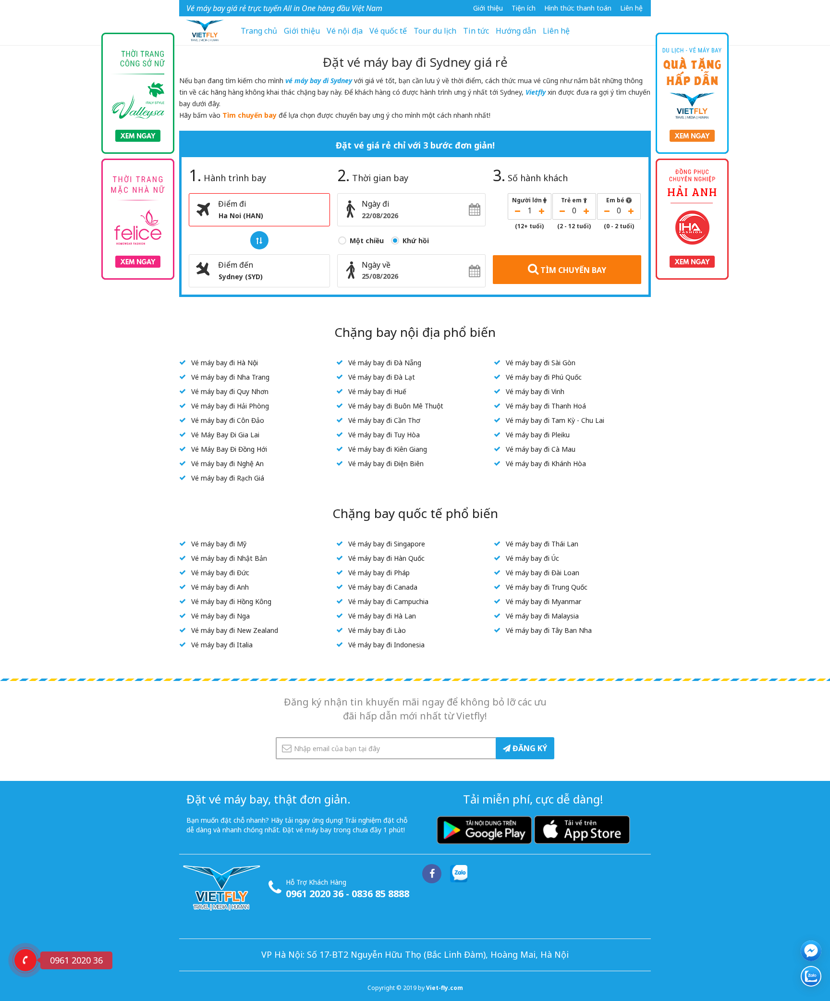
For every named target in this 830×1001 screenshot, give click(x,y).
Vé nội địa (345, 30)
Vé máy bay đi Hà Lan (382, 615)
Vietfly (535, 92)
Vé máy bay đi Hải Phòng (230, 405)
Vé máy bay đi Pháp (379, 572)
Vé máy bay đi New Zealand (234, 630)
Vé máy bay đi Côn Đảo (227, 420)
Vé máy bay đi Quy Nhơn (230, 391)
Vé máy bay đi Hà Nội (224, 362)
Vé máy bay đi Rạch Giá (227, 477)
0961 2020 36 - (319, 893)
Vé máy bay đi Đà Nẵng (384, 362)
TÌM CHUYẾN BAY (572, 270)
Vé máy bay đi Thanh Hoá (546, 405)
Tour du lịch (435, 30)
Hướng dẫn (516, 30)
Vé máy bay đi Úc (532, 558)
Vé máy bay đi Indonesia (386, 644)
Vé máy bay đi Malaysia (542, 615)
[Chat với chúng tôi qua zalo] (811, 976)
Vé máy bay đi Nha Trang (230, 377)
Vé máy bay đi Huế (377, 391)
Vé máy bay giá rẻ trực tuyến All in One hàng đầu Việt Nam (284, 8)
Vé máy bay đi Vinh (535, 391)
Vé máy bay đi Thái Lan (542, 543)
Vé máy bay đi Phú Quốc (544, 377)
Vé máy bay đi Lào (377, 630)
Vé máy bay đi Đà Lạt (381, 377)
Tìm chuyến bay (249, 115)
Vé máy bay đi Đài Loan (542, 572)
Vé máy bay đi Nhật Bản (229, 558)
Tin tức (476, 30)
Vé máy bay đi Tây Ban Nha (549, 630)
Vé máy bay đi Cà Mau (540, 449)
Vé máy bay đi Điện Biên (386, 463)
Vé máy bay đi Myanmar (543, 601)
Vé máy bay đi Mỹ (218, 543)
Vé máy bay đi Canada (382, 587)
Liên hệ (631, 7)
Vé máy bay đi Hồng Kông (231, 601)
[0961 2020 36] (25, 960)
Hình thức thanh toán (577, 7)
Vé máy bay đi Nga (220, 615)
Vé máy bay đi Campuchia (388, 601)
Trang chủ (259, 30)
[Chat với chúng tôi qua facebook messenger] (811, 950)
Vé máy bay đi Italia (222, 644)
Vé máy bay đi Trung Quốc (546, 587)
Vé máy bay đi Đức (220, 572)
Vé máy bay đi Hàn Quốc (386, 558)
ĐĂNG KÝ (529, 748)
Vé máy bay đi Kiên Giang (387, 449)
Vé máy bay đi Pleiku (538, 434)
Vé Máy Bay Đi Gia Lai (225, 434)
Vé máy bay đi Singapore (386, 543)
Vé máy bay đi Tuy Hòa (384, 434)
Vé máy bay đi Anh (220, 587)
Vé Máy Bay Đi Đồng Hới (229, 449)
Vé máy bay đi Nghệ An (227, 463)
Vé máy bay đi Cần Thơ (384, 420)
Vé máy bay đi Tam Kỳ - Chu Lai (555, 420)
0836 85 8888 (380, 893)
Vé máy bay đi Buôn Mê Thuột (395, 405)
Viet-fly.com (444, 988)
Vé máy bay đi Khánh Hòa (546, 463)
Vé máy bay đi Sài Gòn (540, 362)
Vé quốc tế (388, 30)
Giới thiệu (488, 7)
